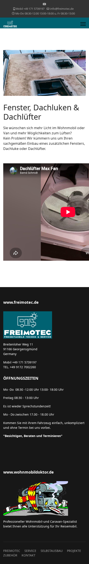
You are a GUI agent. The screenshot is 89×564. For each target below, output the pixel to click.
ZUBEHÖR (10, 555)
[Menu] (83, 24)
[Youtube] (44, 4)
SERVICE (30, 551)
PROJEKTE (74, 551)
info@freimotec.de (62, 9)
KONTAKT (28, 555)
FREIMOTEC (11, 551)
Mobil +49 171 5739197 (30, 9)
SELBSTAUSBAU (52, 551)
